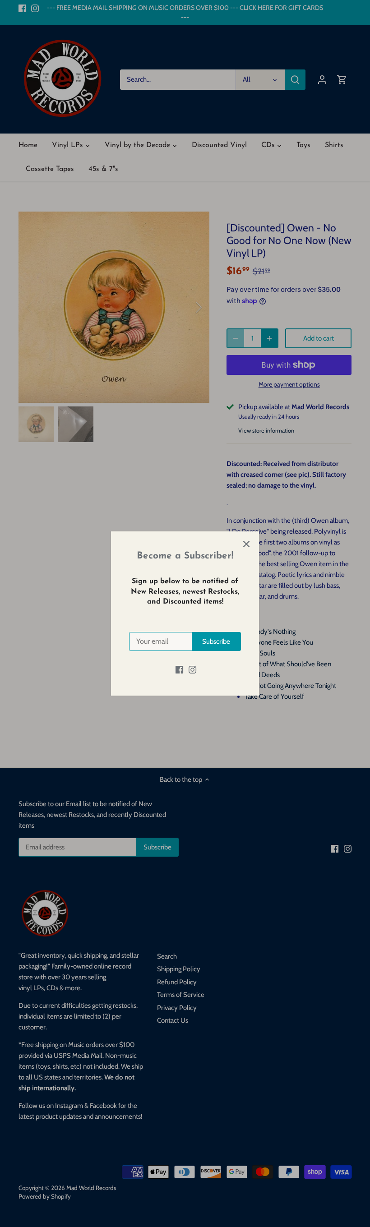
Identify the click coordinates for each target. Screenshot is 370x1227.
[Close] (246, 544)
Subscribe (216, 641)
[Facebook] (179, 669)
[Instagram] (192, 669)
